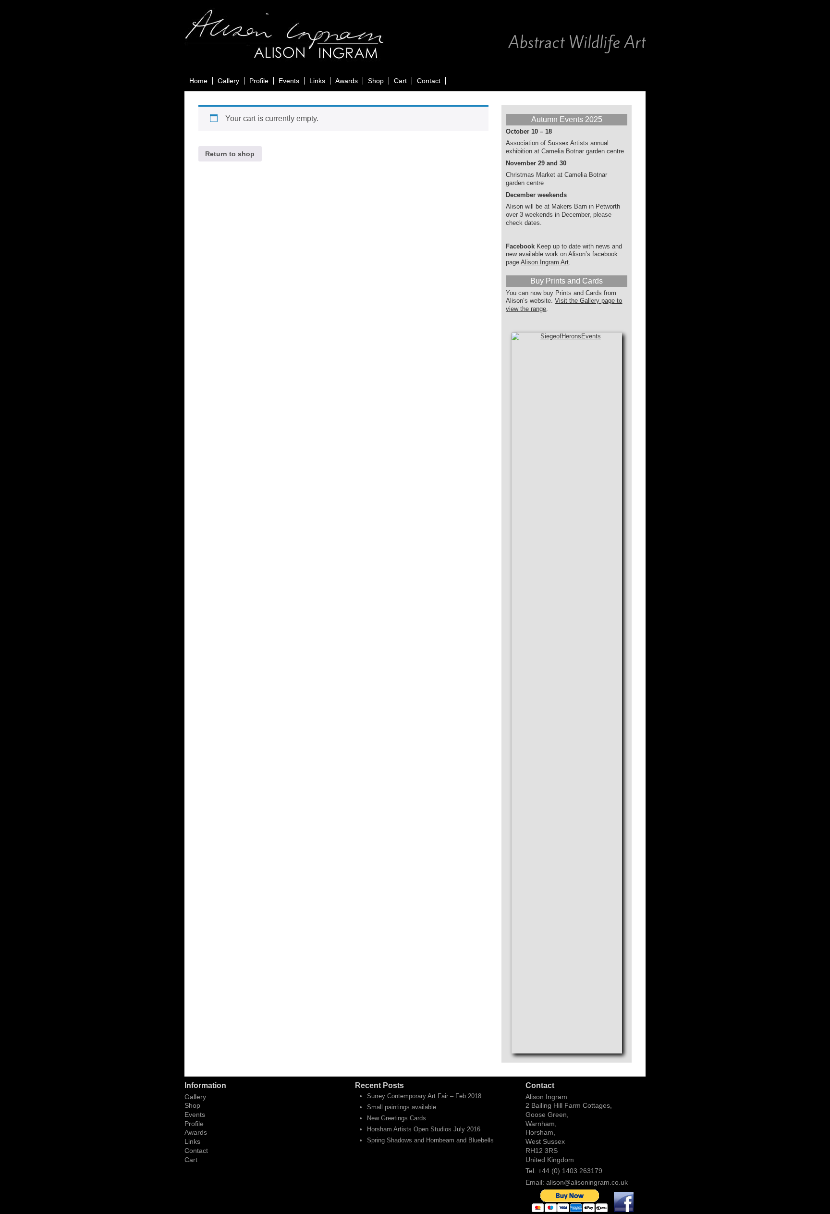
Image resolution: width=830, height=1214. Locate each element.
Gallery (228, 81)
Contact (428, 81)
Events (289, 81)
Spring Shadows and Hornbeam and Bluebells (430, 1140)
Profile (259, 81)
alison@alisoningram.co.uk (587, 1182)
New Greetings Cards (396, 1118)
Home (198, 81)
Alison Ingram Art (545, 262)
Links (317, 81)
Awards (346, 81)
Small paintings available (401, 1107)
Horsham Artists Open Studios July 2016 (423, 1129)
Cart (400, 81)
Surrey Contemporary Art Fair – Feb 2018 (424, 1096)
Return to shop (230, 154)
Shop (376, 81)
